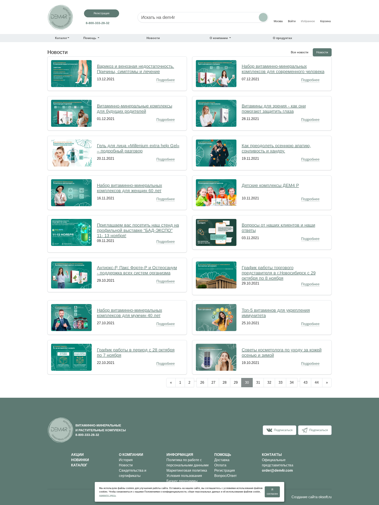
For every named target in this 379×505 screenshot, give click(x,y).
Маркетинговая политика (186, 470)
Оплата (220, 465)
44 (317, 382)
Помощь (90, 38)
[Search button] (263, 17)
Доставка (221, 460)
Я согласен (272, 491)
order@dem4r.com (277, 470)
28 (225, 382)
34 (292, 382)
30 (247, 382)
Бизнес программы (182, 481)
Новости (153, 38)
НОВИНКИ (80, 460)
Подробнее (165, 80)
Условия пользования (184, 476)
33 (280, 382)
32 (269, 382)
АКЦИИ (77, 455)
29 (236, 382)
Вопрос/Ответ (225, 476)
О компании (219, 38)
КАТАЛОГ (79, 465)
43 (305, 382)
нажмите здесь (107, 495)
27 (213, 382)
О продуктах (282, 38)
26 (202, 382)
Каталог (61, 38)
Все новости (299, 52)
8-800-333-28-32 (97, 23)
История (126, 460)
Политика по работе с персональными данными (187, 462)
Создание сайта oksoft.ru (311, 497)
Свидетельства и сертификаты (132, 473)
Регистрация (101, 13)
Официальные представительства (277, 462)
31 (258, 382)
